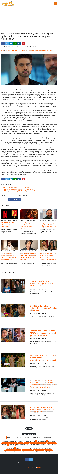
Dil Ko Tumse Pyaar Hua (22, 444)
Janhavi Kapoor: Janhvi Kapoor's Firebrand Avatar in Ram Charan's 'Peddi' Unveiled (28, 225)
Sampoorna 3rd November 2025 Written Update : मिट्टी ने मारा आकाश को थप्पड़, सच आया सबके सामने (43, 357)
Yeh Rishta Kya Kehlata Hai (12, 50)
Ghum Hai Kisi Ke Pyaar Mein (22, 437)
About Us (19, 467)
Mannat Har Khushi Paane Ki (38, 444)
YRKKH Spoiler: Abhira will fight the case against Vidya (16, 187)
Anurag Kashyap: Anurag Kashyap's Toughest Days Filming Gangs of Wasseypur (48, 224)
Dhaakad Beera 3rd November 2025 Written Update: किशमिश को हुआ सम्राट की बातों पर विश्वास (43, 333)
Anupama (9, 437)
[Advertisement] (29, 21)
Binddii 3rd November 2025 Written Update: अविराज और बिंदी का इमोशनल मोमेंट (43, 308)
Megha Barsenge (41, 441)
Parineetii (4, 444)
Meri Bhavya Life (27, 448)
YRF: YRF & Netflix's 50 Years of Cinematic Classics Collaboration (9, 224)
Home (2, 50)
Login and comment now (14, 199)
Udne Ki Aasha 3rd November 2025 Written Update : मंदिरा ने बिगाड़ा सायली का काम (42, 283)
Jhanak (20, 441)
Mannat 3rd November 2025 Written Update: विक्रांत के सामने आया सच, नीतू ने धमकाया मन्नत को (42, 409)
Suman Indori (51, 441)
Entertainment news (30, 441)
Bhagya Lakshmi (52, 444)
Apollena (11, 444)
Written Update (40, 451)
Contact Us (33, 467)
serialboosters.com (33, 463)
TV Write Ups (49, 451)
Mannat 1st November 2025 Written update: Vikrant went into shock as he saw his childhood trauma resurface (48, 256)
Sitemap (39, 467)
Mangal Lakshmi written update (12, 451)
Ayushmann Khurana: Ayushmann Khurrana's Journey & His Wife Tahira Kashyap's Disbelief (8, 256)
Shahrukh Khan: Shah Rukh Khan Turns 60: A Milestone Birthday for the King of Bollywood (28, 256)
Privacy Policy (26, 467)
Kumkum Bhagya (36, 437)
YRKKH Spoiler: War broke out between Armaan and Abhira (18, 189)
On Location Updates (28, 451)
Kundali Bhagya (47, 437)
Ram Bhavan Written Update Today (42, 448)
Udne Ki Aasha (10, 448)
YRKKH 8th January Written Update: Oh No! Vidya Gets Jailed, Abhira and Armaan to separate (26, 191)
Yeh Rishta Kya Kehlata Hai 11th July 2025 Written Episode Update (36, 50)
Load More (29, 428)
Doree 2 (18, 448)
